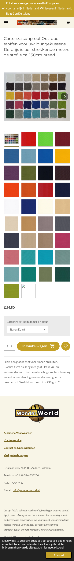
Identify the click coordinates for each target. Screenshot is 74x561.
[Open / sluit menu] (6, 22)
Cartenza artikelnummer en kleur (27, 321)
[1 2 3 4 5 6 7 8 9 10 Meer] (9, 346)
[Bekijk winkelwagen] (68, 22)
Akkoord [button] (59, 555)
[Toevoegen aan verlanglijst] (65, 346)
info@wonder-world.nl (26, 490)
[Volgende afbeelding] (64, 96)
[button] (11, 139)
